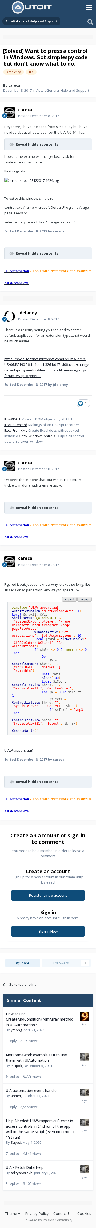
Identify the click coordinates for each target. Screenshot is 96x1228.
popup (85, 599)
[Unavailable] (31, 180)
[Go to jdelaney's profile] (9, 316)
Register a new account (48, 895)
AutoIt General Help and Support (62, 90)
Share (24, 963)
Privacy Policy (37, 1213)
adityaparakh (22, 1172)
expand (69, 599)
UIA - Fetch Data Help (24, 1167)
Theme (11, 1213)
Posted (38, 115)
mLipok (16, 1065)
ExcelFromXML (15, 430)
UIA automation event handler (32, 1090)
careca (14, 85)
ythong (16, 1030)
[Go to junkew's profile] (84, 1057)
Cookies (84, 1213)
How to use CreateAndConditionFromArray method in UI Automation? (39, 1019)
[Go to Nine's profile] (84, 1016)
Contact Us (63, 1213)
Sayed (16, 1142)
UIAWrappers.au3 (18, 750)
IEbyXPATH (13, 419)
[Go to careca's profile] (9, 112)
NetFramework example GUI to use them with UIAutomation (36, 1057)
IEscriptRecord (15, 424)
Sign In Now (48, 931)
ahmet (16, 1095)
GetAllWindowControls (37, 436)
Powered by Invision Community (48, 1220)
